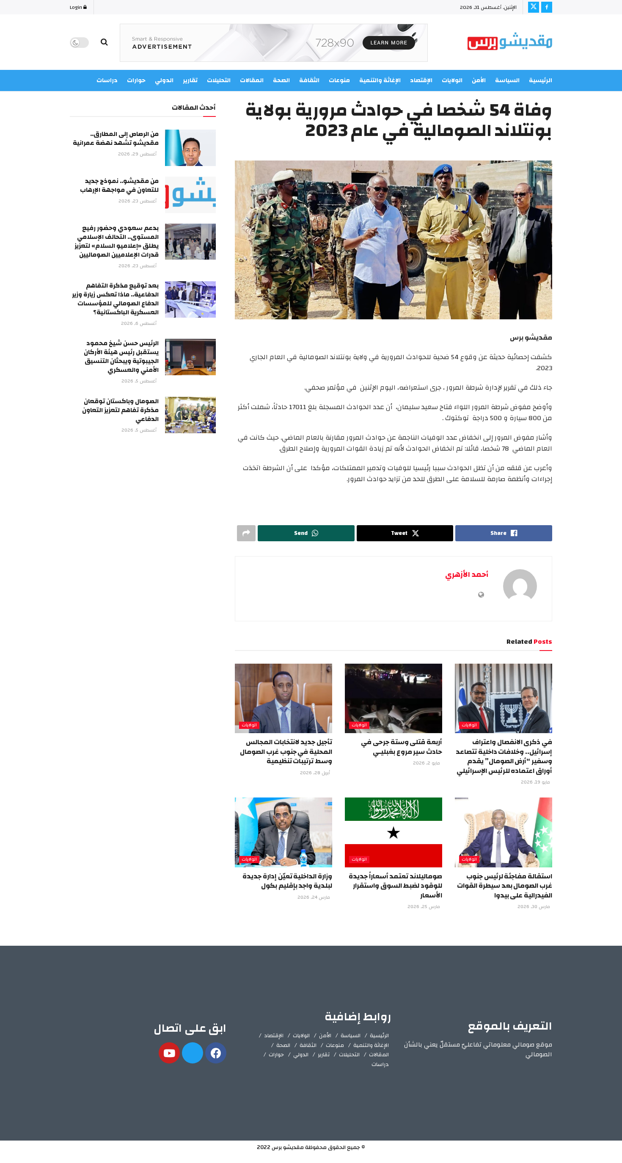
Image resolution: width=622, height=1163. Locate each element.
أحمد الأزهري (466, 575)
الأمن (479, 80)
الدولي (300, 1054)
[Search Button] (104, 42)
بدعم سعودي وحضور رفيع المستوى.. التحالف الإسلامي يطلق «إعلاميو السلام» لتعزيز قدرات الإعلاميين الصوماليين (116, 241)
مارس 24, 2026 (314, 897)
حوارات (276, 1054)
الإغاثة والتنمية (371, 1045)
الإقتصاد (273, 1035)
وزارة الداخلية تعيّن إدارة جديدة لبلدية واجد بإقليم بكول (287, 881)
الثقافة (308, 1045)
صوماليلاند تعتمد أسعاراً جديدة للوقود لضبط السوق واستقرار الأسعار (395, 886)
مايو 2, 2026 (427, 763)
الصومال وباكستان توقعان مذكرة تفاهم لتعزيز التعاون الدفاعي (120, 410)
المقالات (379, 1054)
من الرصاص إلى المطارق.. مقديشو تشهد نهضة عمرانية (116, 138)
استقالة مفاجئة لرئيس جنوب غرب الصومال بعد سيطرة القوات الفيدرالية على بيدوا (504, 886)
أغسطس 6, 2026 (139, 323)
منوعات (335, 1045)
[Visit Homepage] (510, 42)
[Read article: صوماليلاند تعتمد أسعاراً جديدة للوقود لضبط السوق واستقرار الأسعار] (393, 832)
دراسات (380, 1064)
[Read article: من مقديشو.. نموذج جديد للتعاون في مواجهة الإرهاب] (190, 195)
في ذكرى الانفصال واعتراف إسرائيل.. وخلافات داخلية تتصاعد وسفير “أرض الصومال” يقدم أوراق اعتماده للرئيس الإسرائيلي (504, 756)
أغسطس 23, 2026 (138, 201)
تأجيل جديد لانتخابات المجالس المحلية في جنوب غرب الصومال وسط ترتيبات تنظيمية (286, 751)
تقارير (324, 1054)
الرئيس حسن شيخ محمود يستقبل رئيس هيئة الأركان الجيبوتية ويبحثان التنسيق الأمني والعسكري (121, 357)
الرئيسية (540, 80)
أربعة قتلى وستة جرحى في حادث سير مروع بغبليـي (401, 747)
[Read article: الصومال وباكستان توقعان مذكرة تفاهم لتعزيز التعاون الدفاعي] (190, 415)
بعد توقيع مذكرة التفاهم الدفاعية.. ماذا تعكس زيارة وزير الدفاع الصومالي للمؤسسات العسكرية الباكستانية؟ (115, 299)
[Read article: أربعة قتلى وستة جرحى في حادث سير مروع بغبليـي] (393, 698)
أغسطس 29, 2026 (138, 154)
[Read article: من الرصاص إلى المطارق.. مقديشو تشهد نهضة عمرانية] (190, 148)
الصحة (283, 1045)
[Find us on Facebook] (546, 7)
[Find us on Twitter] (533, 7)
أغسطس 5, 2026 (139, 381)
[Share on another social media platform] (246, 533)
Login (76, 7)
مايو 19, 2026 (536, 782)
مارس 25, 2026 (424, 907)
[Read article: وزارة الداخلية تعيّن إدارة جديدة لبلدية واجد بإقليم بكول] (283, 832)
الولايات (469, 725)
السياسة (507, 80)
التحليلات (349, 1054)
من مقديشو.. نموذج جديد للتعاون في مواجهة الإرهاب (119, 185)
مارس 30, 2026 (534, 907)
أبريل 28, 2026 (315, 773)
